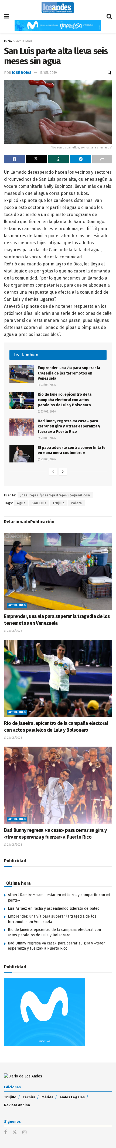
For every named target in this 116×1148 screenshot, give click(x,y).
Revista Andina (17, 1105)
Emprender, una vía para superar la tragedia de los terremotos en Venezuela (69, 373)
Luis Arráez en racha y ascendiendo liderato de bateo (54, 908)
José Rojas (22, 73)
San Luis (39, 503)
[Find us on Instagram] (24, 1132)
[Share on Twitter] (36, 159)
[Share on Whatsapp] (58, 159)
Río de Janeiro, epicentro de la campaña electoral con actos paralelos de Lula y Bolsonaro (64, 399)
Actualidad (24, 41)
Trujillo (59, 503)
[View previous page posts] (53, 471)
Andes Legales (72, 1097)
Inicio (8, 41)
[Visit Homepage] (58, 7)
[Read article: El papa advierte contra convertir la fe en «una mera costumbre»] (21, 453)
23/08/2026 (48, 385)
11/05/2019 (48, 73)
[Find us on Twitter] (14, 1132)
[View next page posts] (63, 471)
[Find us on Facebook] (5, 1132)
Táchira (29, 1097)
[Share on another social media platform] (102, 159)
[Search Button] (109, 16)
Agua (21, 503)
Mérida (47, 1097)
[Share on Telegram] (80, 159)
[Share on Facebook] (14, 159)
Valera (76, 503)
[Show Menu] (6, 16)
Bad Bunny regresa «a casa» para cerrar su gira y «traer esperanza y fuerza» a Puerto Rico (69, 426)
